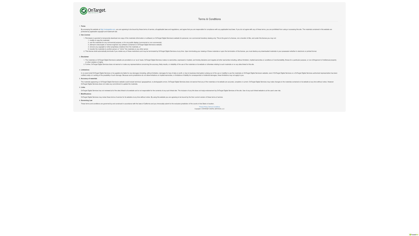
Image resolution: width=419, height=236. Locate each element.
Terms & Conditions (214, 107)
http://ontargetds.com (107, 29)
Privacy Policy (203, 107)
